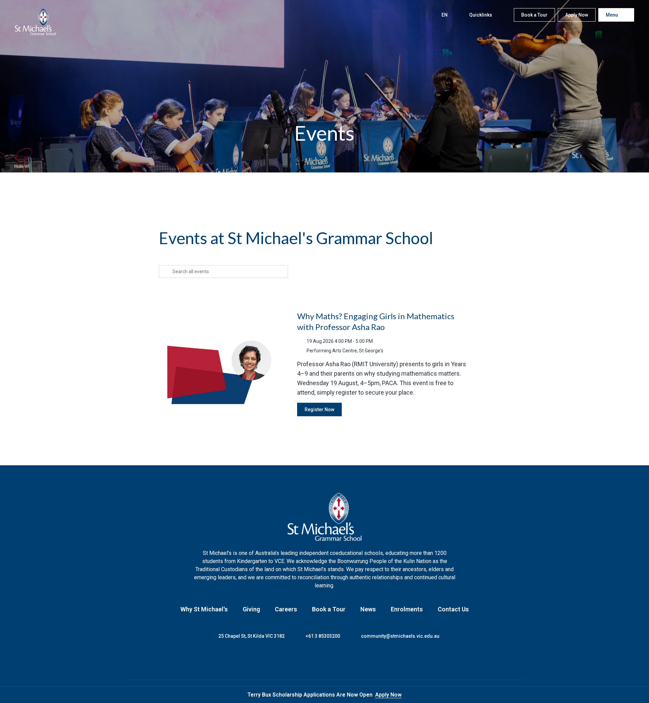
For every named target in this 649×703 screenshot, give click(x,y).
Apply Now (388, 695)
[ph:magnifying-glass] (415, 15)
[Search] (415, 15)
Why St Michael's (204, 609)
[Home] (35, 21)
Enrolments (407, 609)
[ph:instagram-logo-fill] (316, 660)
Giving (251, 609)
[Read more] (299, 660)
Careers (286, 609)
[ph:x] (634, 694)
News (368, 609)
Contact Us (453, 609)
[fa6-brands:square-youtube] (350, 660)
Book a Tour (328, 609)
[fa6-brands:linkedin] (333, 660)
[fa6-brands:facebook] (299, 660)
